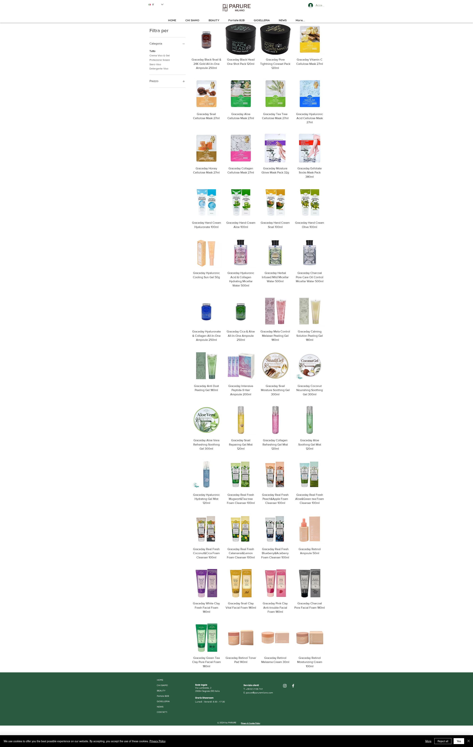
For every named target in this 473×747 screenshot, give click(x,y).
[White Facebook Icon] (293, 685)
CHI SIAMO (162, 685)
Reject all (443, 741)
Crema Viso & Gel (159, 55)
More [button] (428, 741)
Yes (459, 741)
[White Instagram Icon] (285, 685)
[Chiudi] (468, 741)
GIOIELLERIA (163, 701)
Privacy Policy (157, 741)
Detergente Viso (158, 68)
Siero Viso (155, 64)
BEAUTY (161, 691)
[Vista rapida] (206, 39)
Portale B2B (163, 696)
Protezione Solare (159, 59)
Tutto (152, 51)
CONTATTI (162, 712)
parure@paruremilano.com (259, 692)
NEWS (160, 707)
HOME (160, 680)
